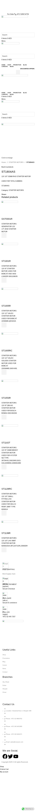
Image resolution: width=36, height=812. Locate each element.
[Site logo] (15, 24)
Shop (4, 654)
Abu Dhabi (5, 682)
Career (4, 665)
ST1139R (6, 533)
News (4, 668)
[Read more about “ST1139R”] (4, 549)
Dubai (4, 685)
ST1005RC (7, 350)
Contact (4, 672)
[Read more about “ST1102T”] (4, 466)
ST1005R (6, 306)
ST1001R (6, 261)
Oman (4, 692)
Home (4, 162)
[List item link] (18, 727)
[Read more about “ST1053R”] (4, 417)
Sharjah (4, 689)
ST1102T (6, 442)
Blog (3, 661)
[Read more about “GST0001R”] (4, 235)
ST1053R (6, 398)
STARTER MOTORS (16, 162)
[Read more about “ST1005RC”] (4, 372)
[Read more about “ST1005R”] (4, 324)
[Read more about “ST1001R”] (4, 280)
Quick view (4, 240)
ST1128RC (7, 489)
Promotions (6, 658)
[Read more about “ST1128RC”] (4, 513)
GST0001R (7, 219)
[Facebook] (5, 756)
